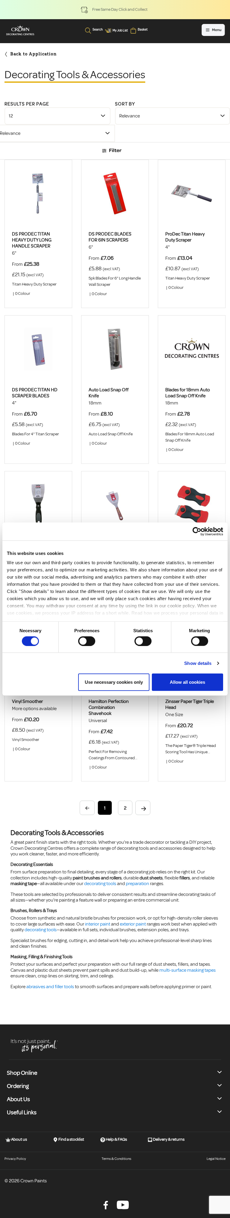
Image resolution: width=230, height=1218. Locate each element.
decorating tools (100, 884)
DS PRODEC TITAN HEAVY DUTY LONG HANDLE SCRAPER (32, 240)
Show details (197, 662)
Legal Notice (216, 1159)
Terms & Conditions (116, 1159)
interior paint (97, 924)
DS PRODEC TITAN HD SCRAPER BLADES (35, 393)
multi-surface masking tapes (187, 970)
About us (18, 1139)
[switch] (86, 641)
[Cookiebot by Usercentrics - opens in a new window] (197, 531)
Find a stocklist (71, 1139)
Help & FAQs (116, 1139)
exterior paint (133, 924)
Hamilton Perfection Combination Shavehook (109, 707)
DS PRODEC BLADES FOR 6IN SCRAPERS (110, 237)
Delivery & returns (168, 1139)
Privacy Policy (15, 1159)
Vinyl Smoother (27, 701)
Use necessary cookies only (114, 682)
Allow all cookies (187, 682)
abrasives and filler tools (50, 987)
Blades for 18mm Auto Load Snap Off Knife (187, 393)
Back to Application (33, 54)
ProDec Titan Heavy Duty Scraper (185, 237)
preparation (137, 884)
